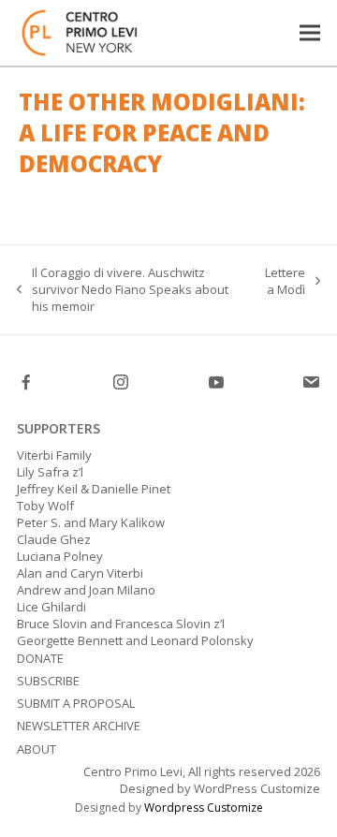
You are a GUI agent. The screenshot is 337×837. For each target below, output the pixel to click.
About (36, 749)
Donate (40, 658)
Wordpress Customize (203, 807)
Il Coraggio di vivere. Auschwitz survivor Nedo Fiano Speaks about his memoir (122, 290)
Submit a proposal (76, 703)
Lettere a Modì (285, 281)
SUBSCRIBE (48, 680)
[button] (310, 32)
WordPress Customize (255, 788)
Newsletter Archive (78, 725)
